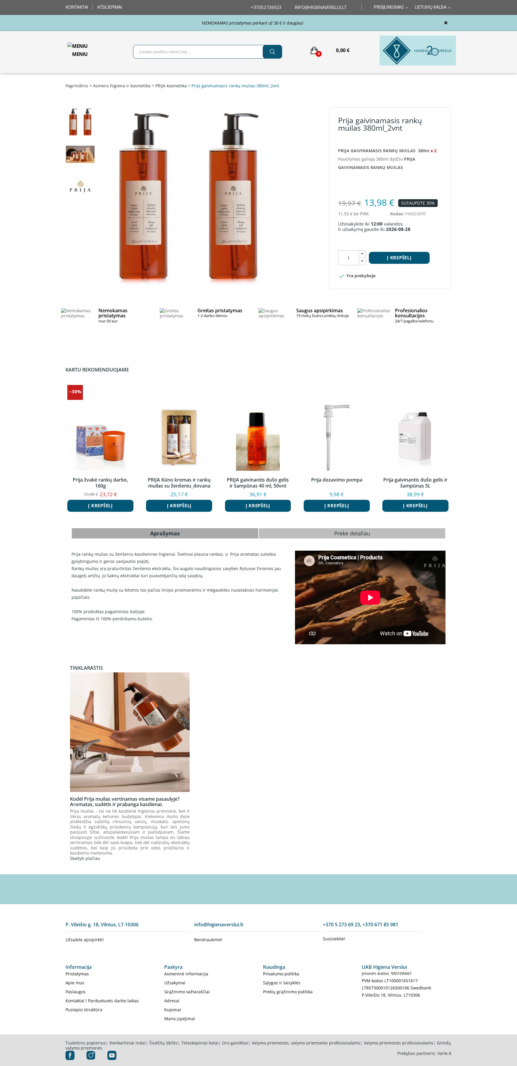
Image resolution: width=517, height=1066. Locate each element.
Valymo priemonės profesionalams (398, 1043)
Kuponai (172, 1009)
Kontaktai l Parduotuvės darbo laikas (102, 1000)
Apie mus (75, 983)
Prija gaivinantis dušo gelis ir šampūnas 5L (415, 483)
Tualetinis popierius (86, 1043)
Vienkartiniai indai (127, 1043)
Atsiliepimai (109, 7)
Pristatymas (77, 974)
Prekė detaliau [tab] (352, 533)
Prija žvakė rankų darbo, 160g (100, 483)
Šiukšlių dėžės (163, 1043)
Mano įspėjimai (179, 1018)
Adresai (172, 1000)
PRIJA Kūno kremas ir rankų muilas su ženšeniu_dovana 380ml (179, 483)
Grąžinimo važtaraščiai (187, 992)
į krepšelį (399, 258)
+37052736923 (266, 7)
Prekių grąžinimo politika (288, 992)
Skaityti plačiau (85, 858)
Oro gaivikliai (235, 1043)
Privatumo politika (281, 974)
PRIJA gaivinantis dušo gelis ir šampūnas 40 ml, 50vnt (258, 483)
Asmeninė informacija (186, 974)
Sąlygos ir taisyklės (281, 983)
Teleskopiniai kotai (199, 1043)
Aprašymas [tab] (165, 533)
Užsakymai (174, 983)
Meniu (80, 54)
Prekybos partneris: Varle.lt (424, 1053)
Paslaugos (76, 992)
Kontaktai (77, 7)
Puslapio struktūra (84, 1009)
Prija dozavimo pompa (336, 480)
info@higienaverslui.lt (320, 7)
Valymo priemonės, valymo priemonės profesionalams (306, 1043)
